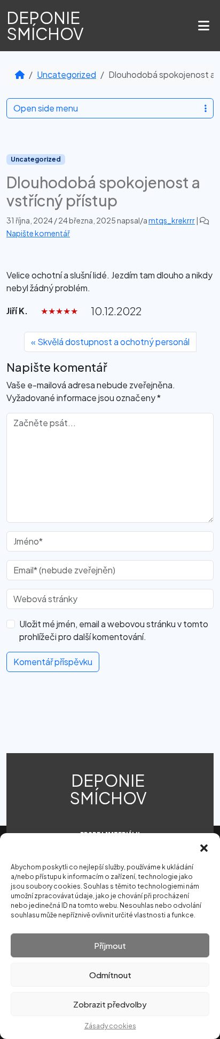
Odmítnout (110, 975)
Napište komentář (38, 233)
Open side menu (45, 108)
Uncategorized (66, 74)
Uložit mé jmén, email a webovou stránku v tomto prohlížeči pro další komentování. (113, 630)
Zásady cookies (110, 1026)
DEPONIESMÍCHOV (45, 25)
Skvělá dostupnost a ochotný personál (113, 341)
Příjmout (110, 945)
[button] (204, 846)
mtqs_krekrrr (171, 220)
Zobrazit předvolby (110, 1004)
